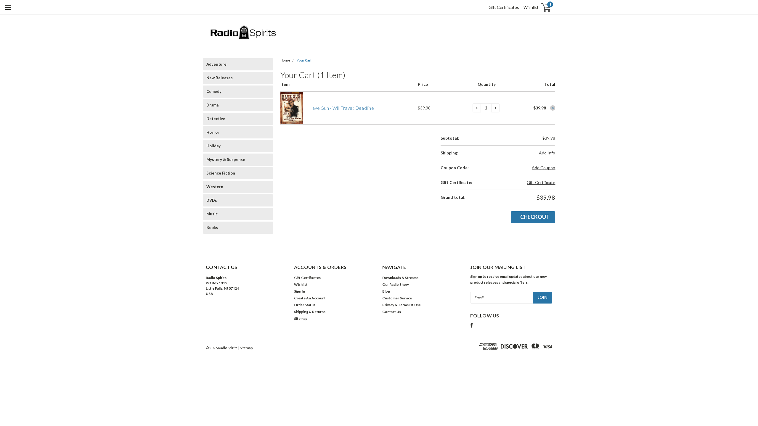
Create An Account (310, 298)
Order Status (304, 305)
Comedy (213, 91)
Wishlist (531, 7)
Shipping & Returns (309, 311)
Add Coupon (543, 167)
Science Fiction (220, 173)
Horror (212, 132)
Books (212, 227)
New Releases (219, 77)
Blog (386, 291)
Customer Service (397, 298)
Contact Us (391, 311)
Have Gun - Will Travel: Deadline (341, 108)
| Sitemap (245, 348)
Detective (215, 118)
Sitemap (300, 318)
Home (285, 60)
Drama (212, 105)
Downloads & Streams (400, 277)
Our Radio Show (395, 284)
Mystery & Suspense (225, 159)
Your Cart (304, 60)
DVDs (211, 200)
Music (212, 214)
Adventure (216, 64)
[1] (542, 7)
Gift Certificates (504, 7)
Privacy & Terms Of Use (401, 305)
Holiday (213, 145)
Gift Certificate (541, 182)
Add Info (547, 152)
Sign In (299, 291)
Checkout (535, 217)
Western (214, 186)
